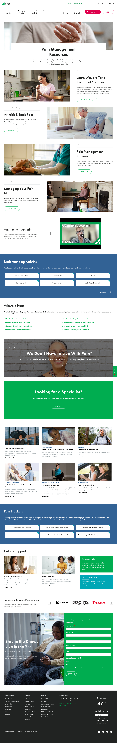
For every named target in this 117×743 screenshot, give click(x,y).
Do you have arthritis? (73, 658)
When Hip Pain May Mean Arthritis (16, 322)
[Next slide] (111, 233)
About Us (28, 699)
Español (27, 719)
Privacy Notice (29, 714)
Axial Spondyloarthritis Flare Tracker (57, 535)
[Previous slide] (49, 233)
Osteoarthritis (57, 275)
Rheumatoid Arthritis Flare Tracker (57, 527)
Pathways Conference (47, 704)
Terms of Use (28, 717)
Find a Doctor (58, 406)
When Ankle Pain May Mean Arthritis (17, 330)
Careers (27, 704)
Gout (93, 275)
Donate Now (108, 11)
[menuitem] (8, 12)
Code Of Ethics (29, 707)
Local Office (8, 704)
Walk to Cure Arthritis (47, 712)
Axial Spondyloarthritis (92, 283)
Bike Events (44, 709)
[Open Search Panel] (110, 3)
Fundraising (8, 707)
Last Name (69, 632)
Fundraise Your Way (47, 714)
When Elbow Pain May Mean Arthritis (74, 330)
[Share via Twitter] (111, 732)
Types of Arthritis (105, 292)
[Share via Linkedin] (107, 732)
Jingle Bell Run (45, 699)
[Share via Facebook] (99, 732)
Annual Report (29, 701)
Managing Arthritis (21, 12)
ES (113, 4)
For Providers (66, 12)
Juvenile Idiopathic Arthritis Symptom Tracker (93, 535)
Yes (68, 661)
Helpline (61, 703)
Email (67, 639)
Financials (28, 709)
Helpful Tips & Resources (49, 586)
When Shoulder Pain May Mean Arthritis (18, 326)
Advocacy (55, 11)
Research (46, 11)
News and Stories (30, 712)
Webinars (8, 709)
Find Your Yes (9, 699)
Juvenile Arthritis (34, 12)
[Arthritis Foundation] (7, 4)
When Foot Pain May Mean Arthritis (17, 319)
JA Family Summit (46, 717)
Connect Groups (102, 4)
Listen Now (11, 130)
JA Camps (44, 701)
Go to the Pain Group (87, 100)
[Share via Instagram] (103, 732)
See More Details (102, 719)
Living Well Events (46, 707)
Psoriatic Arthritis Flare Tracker (93, 527)
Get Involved (77, 12)
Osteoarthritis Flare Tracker (22, 527)
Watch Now (84, 171)
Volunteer (7, 714)
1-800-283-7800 (71, 703)
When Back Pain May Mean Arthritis (74, 319)
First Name (70, 626)
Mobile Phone (70, 645)
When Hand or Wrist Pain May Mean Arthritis (77, 322)
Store (6, 712)
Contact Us (7, 587)
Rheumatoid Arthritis (21, 275)
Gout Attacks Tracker (22, 535)
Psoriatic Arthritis (21, 283)
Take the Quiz (12, 209)
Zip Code (69, 651)
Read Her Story (58, 365)
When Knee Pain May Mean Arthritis (74, 326)
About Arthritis (8, 12)
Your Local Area (90, 4)
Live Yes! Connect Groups (12, 701)
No (68, 664)
